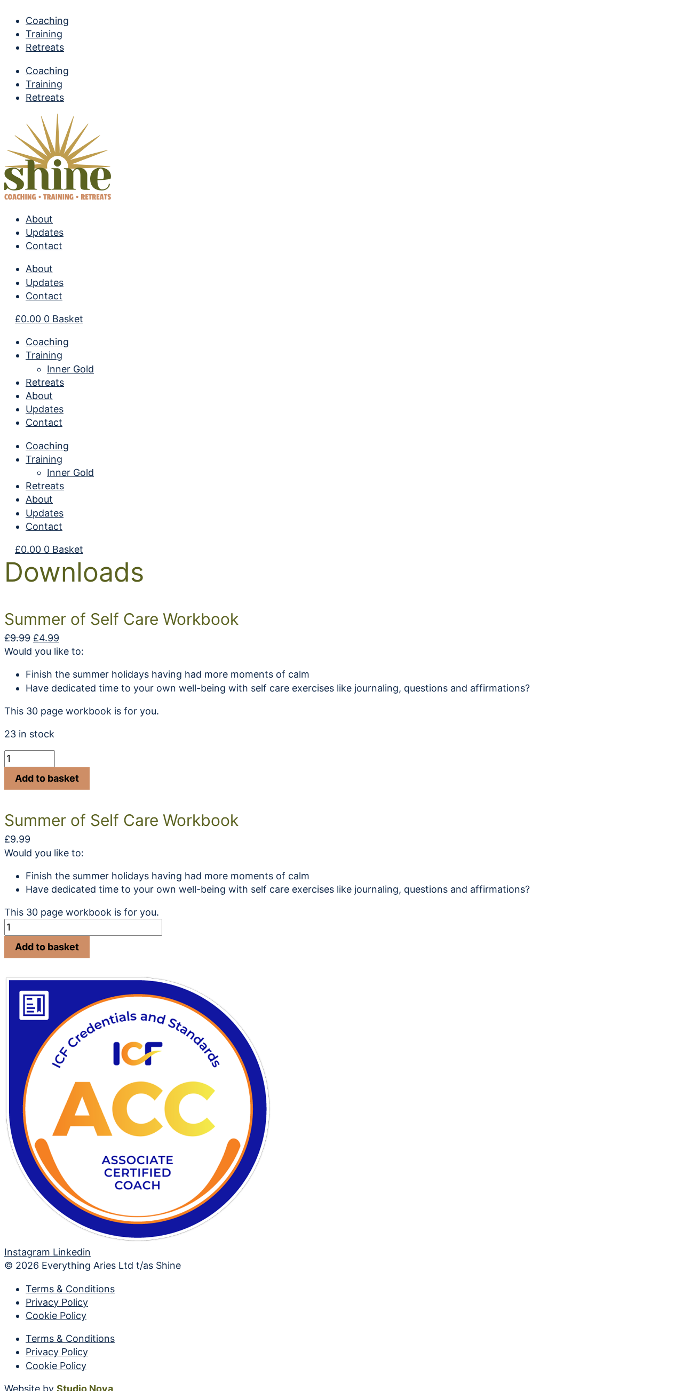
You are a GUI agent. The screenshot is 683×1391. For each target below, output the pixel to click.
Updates (44, 232)
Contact (44, 245)
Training (44, 33)
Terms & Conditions (70, 1288)
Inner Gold (70, 369)
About (39, 219)
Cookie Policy (56, 1315)
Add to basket (47, 778)
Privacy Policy (57, 1302)
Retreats (45, 47)
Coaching (47, 20)
